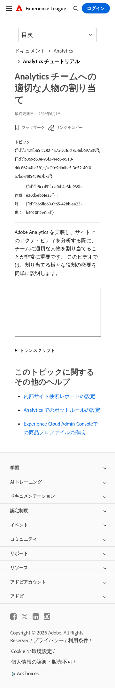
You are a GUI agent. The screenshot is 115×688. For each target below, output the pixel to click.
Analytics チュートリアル (51, 61)
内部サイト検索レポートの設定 (59, 396)
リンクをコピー (69, 127)
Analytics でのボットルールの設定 (62, 410)
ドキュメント (30, 50)
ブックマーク (33, 127)
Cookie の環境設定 (31, 651)
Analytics (63, 50)
